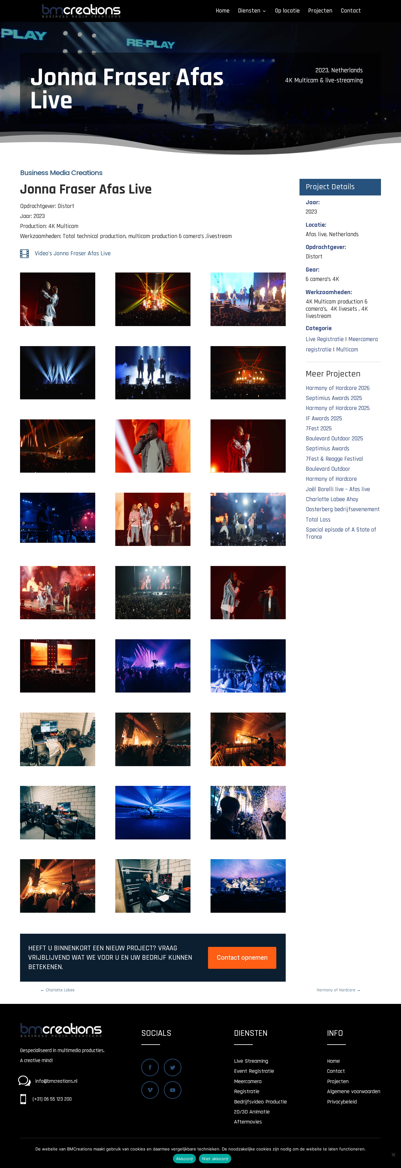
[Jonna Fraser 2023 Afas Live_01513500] (248, 472)
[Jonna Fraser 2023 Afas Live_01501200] (57, 619)
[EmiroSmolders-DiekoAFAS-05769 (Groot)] (248, 766)
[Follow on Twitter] (172, 1067)
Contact (351, 12)
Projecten (320, 12)
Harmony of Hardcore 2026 (338, 388)
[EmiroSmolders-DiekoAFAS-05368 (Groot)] (152, 839)
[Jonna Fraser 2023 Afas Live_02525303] (152, 326)
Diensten (249, 12)
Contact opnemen (242, 957)
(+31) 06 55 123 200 (52, 1099)
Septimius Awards (327, 449)
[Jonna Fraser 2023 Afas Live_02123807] (248, 399)
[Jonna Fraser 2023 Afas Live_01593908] (152, 472)
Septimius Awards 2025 (334, 398)
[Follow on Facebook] (150, 1067)
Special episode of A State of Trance (341, 533)
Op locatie (287, 12)
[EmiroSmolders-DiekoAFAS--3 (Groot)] (57, 543)
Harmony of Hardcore (331, 479)
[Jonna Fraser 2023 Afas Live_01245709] (57, 692)
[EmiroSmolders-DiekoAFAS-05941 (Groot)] (152, 912)
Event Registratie (254, 1071)
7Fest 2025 (319, 429)
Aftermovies (248, 1121)
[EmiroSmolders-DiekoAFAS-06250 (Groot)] (57, 766)
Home (223, 12)
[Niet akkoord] (393, 1154)
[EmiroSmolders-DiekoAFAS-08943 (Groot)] (248, 912)
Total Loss (318, 520)
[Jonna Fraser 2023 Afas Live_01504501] (152, 546)
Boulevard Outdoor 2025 (334, 439)
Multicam (347, 350)
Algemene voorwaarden (353, 1091)
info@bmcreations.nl (56, 1081)
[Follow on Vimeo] (150, 1090)
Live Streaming (251, 1061)
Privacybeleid (342, 1101)
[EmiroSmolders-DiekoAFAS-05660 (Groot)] (248, 692)
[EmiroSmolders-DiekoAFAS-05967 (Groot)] (152, 692)
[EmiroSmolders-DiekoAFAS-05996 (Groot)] (152, 766)
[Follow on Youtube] (172, 1090)
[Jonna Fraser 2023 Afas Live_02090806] (57, 472)
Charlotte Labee (57, 990)
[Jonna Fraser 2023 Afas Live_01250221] (248, 619)
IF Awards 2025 (324, 419)
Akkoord (184, 1158)
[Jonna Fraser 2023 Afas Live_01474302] (152, 619)
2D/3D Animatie (252, 1111)
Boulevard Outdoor (328, 469)
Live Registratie (325, 339)
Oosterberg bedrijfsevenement (343, 509)
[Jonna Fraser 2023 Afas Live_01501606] (248, 546)
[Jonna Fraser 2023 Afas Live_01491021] (57, 326)
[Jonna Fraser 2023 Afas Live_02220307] (152, 399)
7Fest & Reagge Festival (334, 459)
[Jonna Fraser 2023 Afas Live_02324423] (248, 326)
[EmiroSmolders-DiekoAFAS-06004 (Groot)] (57, 912)
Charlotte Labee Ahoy (332, 499)
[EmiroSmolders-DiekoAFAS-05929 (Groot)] (57, 839)
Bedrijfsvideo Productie (260, 1101)
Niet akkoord (215, 1158)
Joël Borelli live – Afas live (338, 489)
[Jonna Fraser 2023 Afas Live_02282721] (57, 399)
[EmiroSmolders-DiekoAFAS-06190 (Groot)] (248, 839)
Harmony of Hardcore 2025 (338, 408)
